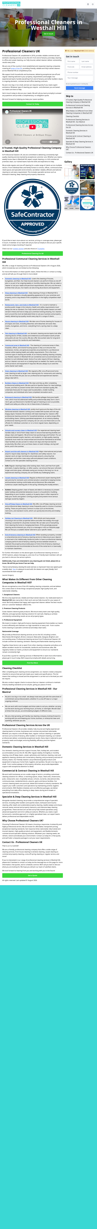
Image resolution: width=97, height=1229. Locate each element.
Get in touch (48, 34)
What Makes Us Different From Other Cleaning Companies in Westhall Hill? (79, 112)
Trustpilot (40, 249)
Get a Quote (32, 875)
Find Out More (32, 663)
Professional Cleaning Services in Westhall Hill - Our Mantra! (78, 120)
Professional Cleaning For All (32, 253)
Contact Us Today (32, 104)
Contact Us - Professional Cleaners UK (79, 153)
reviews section (18, 249)
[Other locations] (88, 4)
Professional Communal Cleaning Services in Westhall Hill (78, 106)
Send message (79, 88)
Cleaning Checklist (72, 116)
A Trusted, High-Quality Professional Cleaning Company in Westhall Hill (79, 101)
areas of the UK (16, 68)
